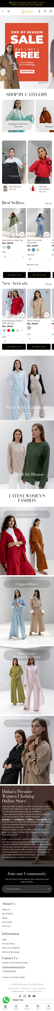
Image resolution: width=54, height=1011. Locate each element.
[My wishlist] (45, 11)
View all (48, 203)
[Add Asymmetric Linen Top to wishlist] (22, 211)
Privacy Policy (8, 944)
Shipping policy (18, 991)
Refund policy (26, 988)
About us (6, 909)
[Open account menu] (39, 11)
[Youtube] (34, 996)
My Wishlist (7, 914)
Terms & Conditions (11, 948)
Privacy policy (13, 988)
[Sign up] (48, 888)
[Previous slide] (3, 4)
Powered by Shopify (36, 984)
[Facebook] (29, 996)
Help (4, 939)
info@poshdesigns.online (13, 967)
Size (4, 252)
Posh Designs (21, 984)
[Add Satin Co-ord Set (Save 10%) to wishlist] (47, 211)
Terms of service (39, 988)
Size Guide (7, 922)
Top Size (30, 254)
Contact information (34, 991)
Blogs (4, 918)
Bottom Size (32, 265)
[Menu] (3, 11)
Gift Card (6, 926)
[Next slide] (51, 4)
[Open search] (9, 11)
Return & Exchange (11, 952)
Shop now (27, 413)
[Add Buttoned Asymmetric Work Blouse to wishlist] (22, 292)
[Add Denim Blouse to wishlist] (47, 292)
